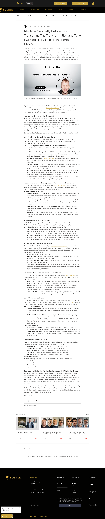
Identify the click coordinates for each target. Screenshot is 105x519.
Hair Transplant (28, 395)
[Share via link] (36, 401)
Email (59, 484)
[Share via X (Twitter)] (28, 401)
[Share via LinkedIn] (32, 401)
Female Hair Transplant (30, 15)
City (58, 490)
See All (87, 414)
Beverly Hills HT (43, 15)
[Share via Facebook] (25, 401)
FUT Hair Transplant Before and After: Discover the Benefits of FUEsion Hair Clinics (52, 433)
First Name (60, 477)
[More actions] (80, 26)
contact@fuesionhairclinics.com (39, 490)
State (73, 490)
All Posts (18, 15)
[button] (93, 3)
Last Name (75, 477)
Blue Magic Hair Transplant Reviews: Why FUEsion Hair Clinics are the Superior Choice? (77, 433)
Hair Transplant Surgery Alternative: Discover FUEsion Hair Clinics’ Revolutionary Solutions (26, 433)
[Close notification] (19, 508)
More (76, 15)
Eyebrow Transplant (66, 15)
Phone (74, 483)
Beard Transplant (54, 15)
